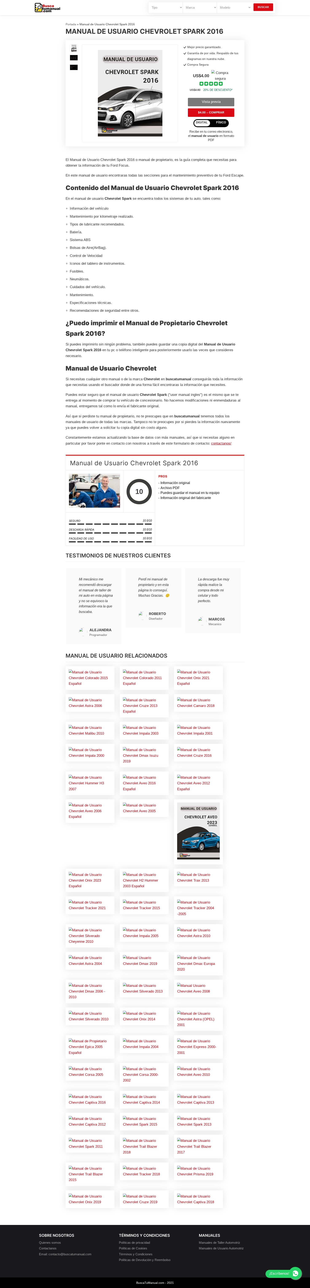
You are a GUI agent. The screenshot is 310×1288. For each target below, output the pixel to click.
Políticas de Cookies (133, 1248)
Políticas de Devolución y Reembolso (144, 1260)
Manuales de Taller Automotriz (219, 1242)
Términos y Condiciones (135, 1254)
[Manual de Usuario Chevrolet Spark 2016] (94, 491)
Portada (71, 24)
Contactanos (48, 1248)
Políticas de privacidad (134, 1242)
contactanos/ (221, 443)
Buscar (263, 7)
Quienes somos (50, 1242)
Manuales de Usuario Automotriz (221, 1248)
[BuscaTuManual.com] (47, 7)
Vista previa (211, 102)
